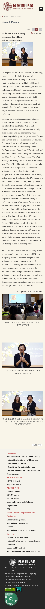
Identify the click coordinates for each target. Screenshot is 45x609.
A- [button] (33, 29)
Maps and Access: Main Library (20, 502)
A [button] (36, 29)
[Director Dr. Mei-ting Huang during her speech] (23, 307)
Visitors (10, 527)
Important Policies (14, 484)
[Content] (2, 30)
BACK (35, 445)
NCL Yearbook (13, 499)
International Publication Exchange (21, 530)
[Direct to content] (26, 29)
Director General (13, 492)
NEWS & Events (13, 481)
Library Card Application (17, 537)
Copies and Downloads (16, 548)
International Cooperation (17, 523)
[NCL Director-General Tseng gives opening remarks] (23, 355)
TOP (40, 445)
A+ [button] (40, 29)
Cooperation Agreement (16, 520)
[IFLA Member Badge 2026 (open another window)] (11, 599)
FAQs (9, 509)
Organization (12, 506)
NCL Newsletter (13, 495)
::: (5, 559)
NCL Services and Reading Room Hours (23, 551)
